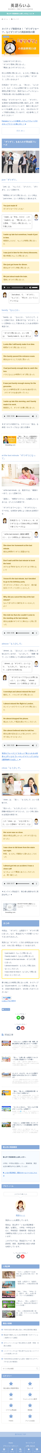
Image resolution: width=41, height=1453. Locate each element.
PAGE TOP (21, 1434)
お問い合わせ (30, 1446)
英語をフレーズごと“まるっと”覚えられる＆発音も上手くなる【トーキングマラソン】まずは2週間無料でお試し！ (20, 756)
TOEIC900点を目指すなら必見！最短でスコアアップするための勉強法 (21, 1360)
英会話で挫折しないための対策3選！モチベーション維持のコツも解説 (21, 1336)
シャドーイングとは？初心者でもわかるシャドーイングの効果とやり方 (21, 1352)
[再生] (4, 287)
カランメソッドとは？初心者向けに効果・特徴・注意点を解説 (21, 1344)
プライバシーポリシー (10, 1446)
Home (11, 1443)
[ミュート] (30, 287)
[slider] (35, 287)
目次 (18, 131)
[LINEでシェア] (18, 1018)
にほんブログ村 (8, 1001)
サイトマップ (30, 1443)
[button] (22, 1018)
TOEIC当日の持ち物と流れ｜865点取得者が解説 (20, 1330)
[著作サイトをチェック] (18, 1028)
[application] (20, 287)
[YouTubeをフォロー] (22, 1028)
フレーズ (6, 1009)
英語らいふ (20, 1215)
